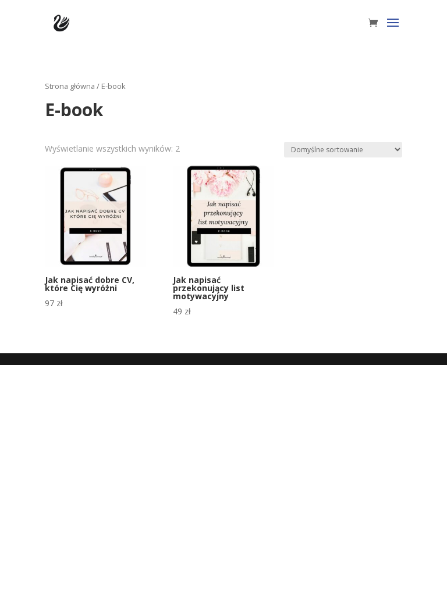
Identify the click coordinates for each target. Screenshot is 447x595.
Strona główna (70, 86)
